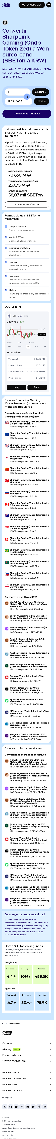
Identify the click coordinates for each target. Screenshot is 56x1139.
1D (45, 347)
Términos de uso (9, 1124)
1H (28, 347)
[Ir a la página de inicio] (3, 1023)
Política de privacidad (11, 1121)
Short (37, 387)
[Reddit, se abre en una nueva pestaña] (33, 1106)
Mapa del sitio (8, 1132)
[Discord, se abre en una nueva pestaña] (27, 1106)
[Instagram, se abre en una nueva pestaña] (21, 1106)
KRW (40, 101)
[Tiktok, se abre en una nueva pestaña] (39, 1106)
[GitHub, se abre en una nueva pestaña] (10, 1106)
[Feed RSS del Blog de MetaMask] (44, 1106)
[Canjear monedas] (27, 97)
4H (36, 347)
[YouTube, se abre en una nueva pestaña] (16, 1106)
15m (9, 347)
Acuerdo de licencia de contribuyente (18, 1128)
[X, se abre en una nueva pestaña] (4, 1106)
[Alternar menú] (48, 4)
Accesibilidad (8, 1135)
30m (19, 347)
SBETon (39, 92)
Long (16, 387)
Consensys (6, 1117)
